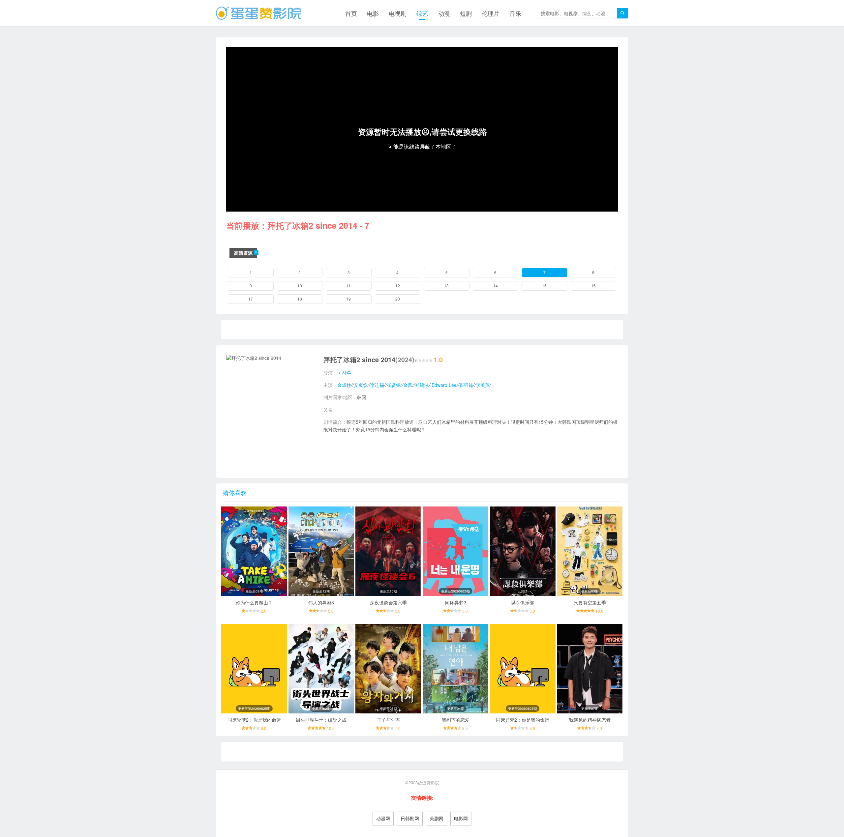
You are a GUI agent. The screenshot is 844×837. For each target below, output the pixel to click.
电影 (373, 13)
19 (348, 299)
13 (446, 285)
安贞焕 (361, 385)
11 (348, 285)
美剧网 (436, 818)
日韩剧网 (410, 818)
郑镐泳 (422, 385)
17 (250, 299)
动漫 (444, 13)
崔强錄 (466, 385)
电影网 (461, 818)
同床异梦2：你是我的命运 (254, 719)
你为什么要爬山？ (254, 602)
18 (299, 299)
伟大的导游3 (321, 602)
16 (593, 285)
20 (397, 299)
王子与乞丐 (388, 719)
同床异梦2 (455, 602)
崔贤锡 (394, 385)
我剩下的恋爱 (455, 719)
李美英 (483, 385)
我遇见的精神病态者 (590, 719)
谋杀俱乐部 (522, 602)
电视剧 (398, 13)
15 (544, 285)
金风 (407, 385)
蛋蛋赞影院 (428, 782)
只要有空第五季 (590, 602)
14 (495, 285)
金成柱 (344, 385)
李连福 (377, 385)
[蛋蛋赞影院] (258, 13)
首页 (351, 13)
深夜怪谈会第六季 (388, 602)
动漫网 (383, 818)
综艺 (422, 13)
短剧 (466, 13)
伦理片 (490, 13)
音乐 (515, 13)
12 (397, 285)
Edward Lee (443, 385)
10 (299, 285)
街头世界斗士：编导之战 (321, 719)
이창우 (344, 372)
